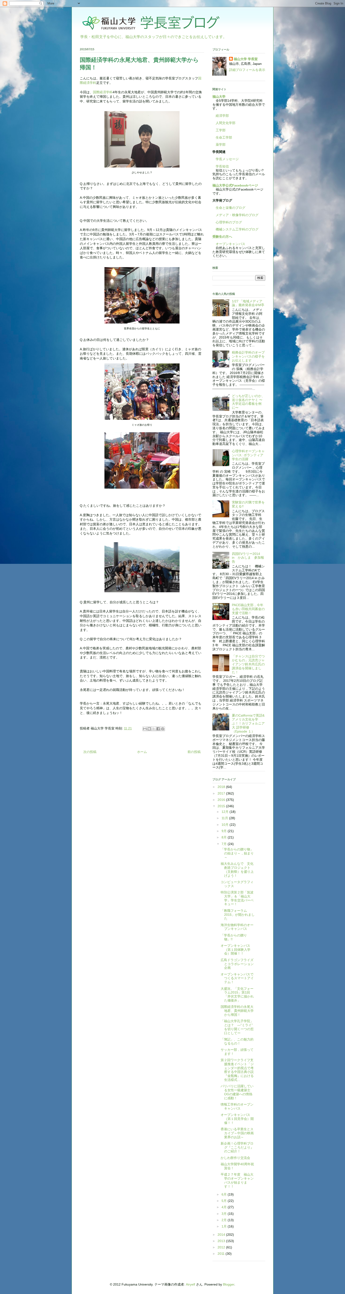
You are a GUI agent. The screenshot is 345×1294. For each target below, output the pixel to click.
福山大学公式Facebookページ (235, 185)
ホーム (142, 752)
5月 (225, 1201)
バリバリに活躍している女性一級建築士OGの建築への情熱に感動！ (237, 1092)
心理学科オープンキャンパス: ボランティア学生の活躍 (248, 455)
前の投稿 (194, 752)
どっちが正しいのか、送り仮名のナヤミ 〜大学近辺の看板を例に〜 (248, 401)
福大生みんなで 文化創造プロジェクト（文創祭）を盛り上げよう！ (237, 869)
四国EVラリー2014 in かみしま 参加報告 (248, 558)
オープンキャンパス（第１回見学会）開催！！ (237, 1119)
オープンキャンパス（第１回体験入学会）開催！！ (235, 949)
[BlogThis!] (149, 728)
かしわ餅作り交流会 (235, 1158)
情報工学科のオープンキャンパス (237, 1106)
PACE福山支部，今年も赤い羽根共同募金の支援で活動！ (248, 609)
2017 (222, 793)
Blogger (228, 1284)
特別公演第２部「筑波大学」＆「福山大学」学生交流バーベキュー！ (237, 898)
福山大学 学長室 (246, 59)
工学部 (221, 130)
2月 (225, 1220)
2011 (222, 1253)
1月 (225, 1226)
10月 (226, 824)
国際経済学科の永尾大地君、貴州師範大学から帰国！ (237, 1011)
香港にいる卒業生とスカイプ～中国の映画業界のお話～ (237, 1133)
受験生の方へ (222, 236)
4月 (225, 1207)
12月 (226, 812)
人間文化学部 (225, 123)
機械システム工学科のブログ (235, 229)
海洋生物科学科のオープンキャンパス (237, 927)
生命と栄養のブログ (228, 208)
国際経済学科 (103, 92)
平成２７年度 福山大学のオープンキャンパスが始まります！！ (237, 1180)
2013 (222, 1241)
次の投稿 (89, 752)
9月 (225, 831)
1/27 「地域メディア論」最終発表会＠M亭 (248, 303)
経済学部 (222, 115)
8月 (225, 837)
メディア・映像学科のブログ (235, 215)
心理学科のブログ (227, 222)
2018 (222, 787)
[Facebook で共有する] (158, 728)
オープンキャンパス (228, 244)
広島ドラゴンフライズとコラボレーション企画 (237, 964)
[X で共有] (153, 728)
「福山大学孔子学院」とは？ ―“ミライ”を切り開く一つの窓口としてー (237, 1027)
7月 (225, 844)
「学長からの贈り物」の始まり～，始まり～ (237, 853)
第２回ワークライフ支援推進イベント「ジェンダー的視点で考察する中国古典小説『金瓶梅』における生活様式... (237, 1070)
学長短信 (220, 166)
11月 (225, 818)
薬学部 (221, 144)
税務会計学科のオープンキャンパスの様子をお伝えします (248, 356)
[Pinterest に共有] (162, 728)
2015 (222, 806)
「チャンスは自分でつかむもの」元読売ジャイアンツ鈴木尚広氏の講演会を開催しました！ (248, 664)
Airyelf (190, 1284)
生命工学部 (224, 137)
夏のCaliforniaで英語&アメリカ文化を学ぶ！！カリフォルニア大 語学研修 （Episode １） (248, 723)
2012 (222, 1247)
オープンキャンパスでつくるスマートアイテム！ (237, 978)
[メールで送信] (144, 728)
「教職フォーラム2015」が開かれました (238, 914)
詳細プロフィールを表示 (247, 70)
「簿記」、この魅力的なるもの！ (237, 1041)
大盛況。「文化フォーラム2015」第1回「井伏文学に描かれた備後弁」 (237, 994)
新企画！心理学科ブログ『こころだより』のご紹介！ (237, 1147)
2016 (222, 800)
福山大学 (219, 96)
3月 (225, 1214)
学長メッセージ (225, 159)
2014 (222, 1234)
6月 (225, 1194)
